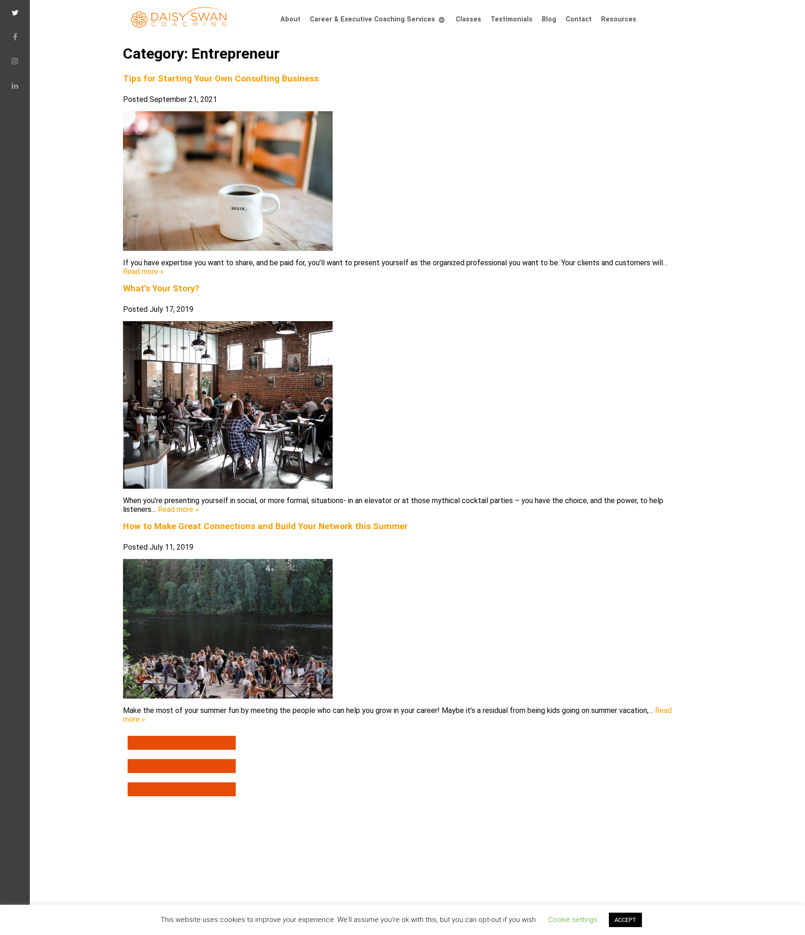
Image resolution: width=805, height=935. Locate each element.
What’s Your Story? (161, 288)
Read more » (143, 271)
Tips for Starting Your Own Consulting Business (221, 79)
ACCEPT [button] (625, 919)
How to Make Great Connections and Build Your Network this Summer (265, 526)
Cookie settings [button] (572, 919)
